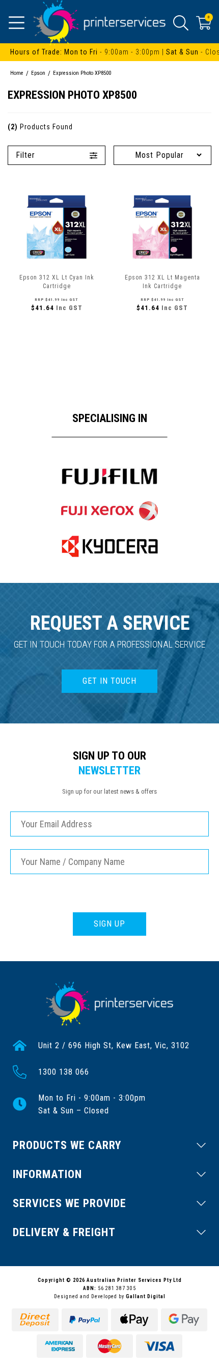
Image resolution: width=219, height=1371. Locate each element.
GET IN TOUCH (109, 681)
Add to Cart (56, 330)
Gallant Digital (146, 1296)
